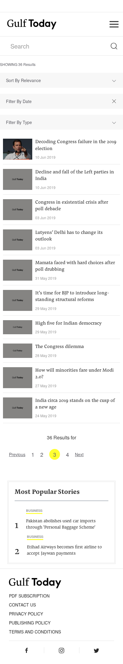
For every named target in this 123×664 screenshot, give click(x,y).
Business (34, 510)
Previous (17, 454)
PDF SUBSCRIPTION (29, 596)
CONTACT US (22, 605)
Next (79, 454)
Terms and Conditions (35, 632)
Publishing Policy (29, 623)
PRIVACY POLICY (26, 614)
